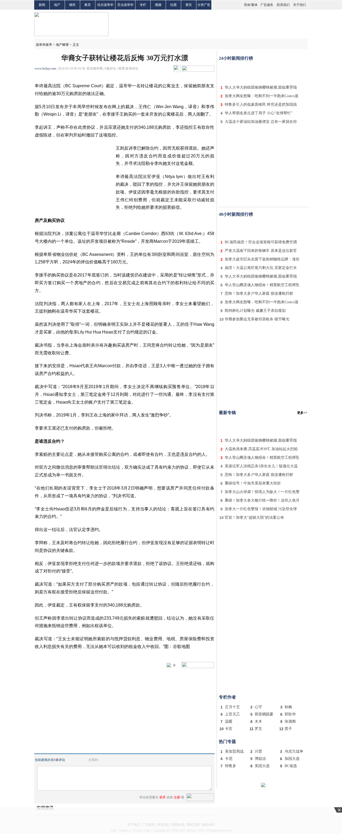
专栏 (143, 5)
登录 (162, 797)
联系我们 (283, 5)
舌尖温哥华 (125, 5)
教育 (87, 5)
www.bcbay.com (45, 68)
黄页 (188, 5)
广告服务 (267, 5)
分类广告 (203, 5)
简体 (247, 5)
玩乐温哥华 (105, 5)
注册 (177, 797)
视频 (158, 5)
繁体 (254, 5)
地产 (57, 5)
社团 (173, 5)
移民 (72, 5)
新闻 (42, 5)
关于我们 (299, 5)
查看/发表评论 (128, 68)
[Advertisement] (263, 71)
